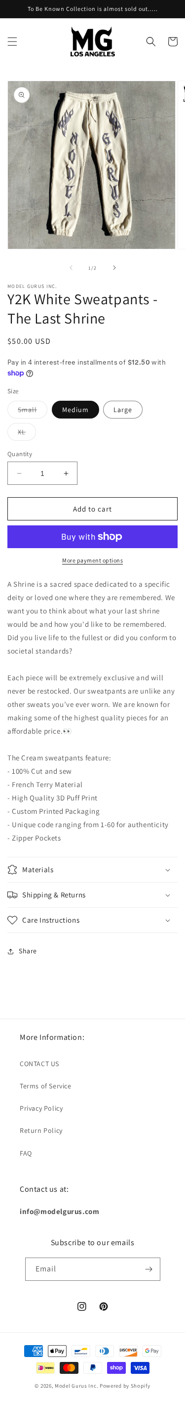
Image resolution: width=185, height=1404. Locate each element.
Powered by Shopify (125, 1385)
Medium (75, 409)
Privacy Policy (41, 1108)
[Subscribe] (149, 1269)
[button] (12, 41)
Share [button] (28, 950)
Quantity (19, 454)
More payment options (92, 560)
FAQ (26, 1153)
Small (32, 412)
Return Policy (41, 1130)
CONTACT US (39, 1063)
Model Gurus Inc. (77, 1385)
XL (27, 434)
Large (122, 409)
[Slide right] (114, 268)
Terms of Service (46, 1085)
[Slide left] (71, 268)
